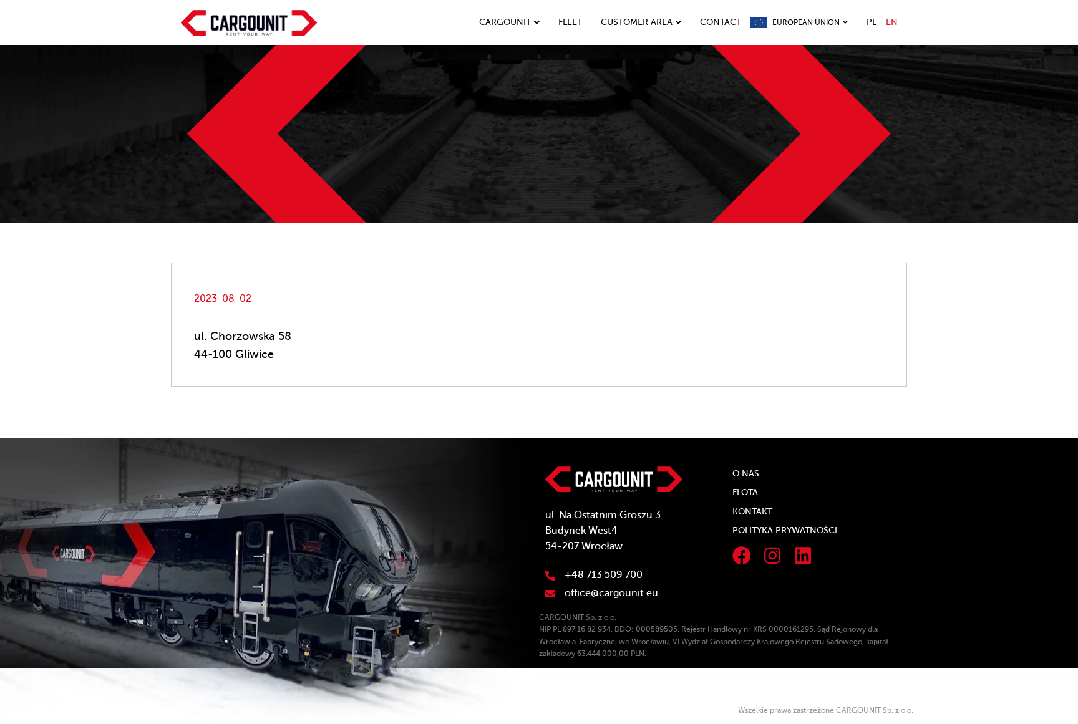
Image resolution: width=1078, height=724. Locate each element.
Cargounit (505, 22)
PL (871, 22)
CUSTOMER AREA (637, 22)
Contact (720, 22)
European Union (806, 22)
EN (892, 22)
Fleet (570, 22)
